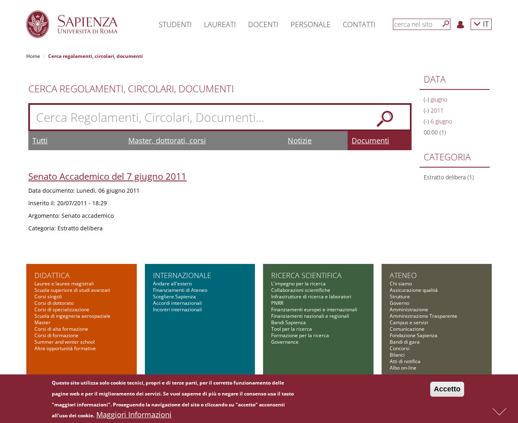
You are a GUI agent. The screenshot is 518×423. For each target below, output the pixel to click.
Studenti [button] (175, 24)
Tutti (40, 140)
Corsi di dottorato (54, 303)
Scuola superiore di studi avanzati (72, 290)
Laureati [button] (220, 24)
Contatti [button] (359, 24)
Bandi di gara (405, 341)
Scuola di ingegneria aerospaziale (72, 315)
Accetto (447, 389)
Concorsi (400, 348)
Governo (399, 303)
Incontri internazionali (177, 309)
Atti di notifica (405, 361)
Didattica (52, 275)
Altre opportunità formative (65, 348)
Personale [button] (311, 24)
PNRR (277, 303)
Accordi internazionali (177, 303)
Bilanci (397, 354)
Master (42, 322)
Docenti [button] (263, 24)
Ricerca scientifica (306, 275)
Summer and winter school (64, 341)
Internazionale (182, 275)
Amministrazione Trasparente (423, 315)
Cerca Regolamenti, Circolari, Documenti (131, 89)
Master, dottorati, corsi (167, 140)
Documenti (370, 140)
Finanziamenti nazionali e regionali (310, 315)
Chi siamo (401, 283)
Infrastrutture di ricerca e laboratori (311, 296)
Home (33, 56)
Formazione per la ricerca (300, 335)
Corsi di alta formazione (61, 328)
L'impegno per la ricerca (298, 283)
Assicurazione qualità (414, 290)
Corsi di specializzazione (61, 309)
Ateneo (403, 275)
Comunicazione (407, 328)
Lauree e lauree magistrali (64, 283)
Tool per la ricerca (291, 328)
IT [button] (485, 23)
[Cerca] (446, 24)
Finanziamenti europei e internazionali (314, 309)
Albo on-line (403, 367)
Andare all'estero (172, 283)
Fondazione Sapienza (413, 335)
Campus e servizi (409, 322)
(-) (427, 99)
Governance (285, 341)
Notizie (300, 140)
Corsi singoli (48, 296)
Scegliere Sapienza (174, 296)
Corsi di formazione (56, 335)
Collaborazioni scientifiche (300, 290)
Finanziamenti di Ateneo (180, 290)
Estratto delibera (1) (449, 177)
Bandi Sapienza (288, 322)
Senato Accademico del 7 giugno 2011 (107, 176)
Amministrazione (409, 309)
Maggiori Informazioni (134, 414)
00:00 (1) (435, 132)
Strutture (400, 296)
